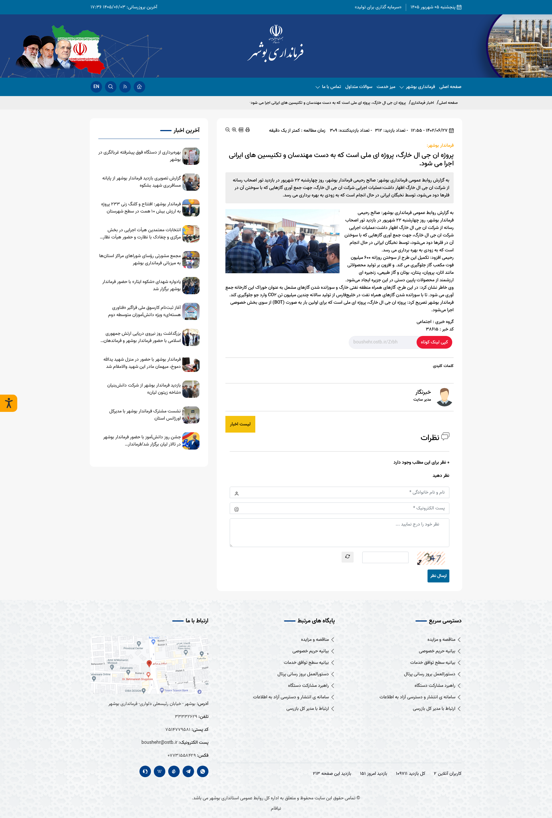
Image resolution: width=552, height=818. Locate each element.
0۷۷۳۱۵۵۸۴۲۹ (182, 755)
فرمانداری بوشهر (420, 87)
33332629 (186, 716)
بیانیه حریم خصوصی (437, 651)
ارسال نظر (438, 575)
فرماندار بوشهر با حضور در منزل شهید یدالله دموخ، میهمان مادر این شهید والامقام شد (142, 363)
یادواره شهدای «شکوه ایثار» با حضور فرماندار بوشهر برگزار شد (141, 285)
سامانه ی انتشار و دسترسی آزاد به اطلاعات (417, 697)
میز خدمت (386, 87)
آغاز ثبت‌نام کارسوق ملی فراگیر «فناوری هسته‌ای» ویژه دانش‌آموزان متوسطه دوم (144, 311)
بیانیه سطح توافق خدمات (432, 662)
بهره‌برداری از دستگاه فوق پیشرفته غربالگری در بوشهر (139, 156)
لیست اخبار (240, 424)
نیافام (276, 808)
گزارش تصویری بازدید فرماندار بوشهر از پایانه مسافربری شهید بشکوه (141, 182)
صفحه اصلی (450, 87)
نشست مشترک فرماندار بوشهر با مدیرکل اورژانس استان (145, 415)
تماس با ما (331, 87)
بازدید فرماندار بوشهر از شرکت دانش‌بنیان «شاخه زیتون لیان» (144, 389)
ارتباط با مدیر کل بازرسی (434, 708)
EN (96, 87)
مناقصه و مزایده (441, 639)
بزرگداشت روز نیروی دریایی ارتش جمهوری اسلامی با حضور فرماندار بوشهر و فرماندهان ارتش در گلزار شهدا (142, 337)
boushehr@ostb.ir (159, 742)
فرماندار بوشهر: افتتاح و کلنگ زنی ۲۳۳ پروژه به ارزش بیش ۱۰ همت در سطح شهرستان (141, 208)
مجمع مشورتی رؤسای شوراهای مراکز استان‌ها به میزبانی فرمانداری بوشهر (140, 260)
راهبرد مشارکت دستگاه (435, 685)
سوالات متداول (358, 87)
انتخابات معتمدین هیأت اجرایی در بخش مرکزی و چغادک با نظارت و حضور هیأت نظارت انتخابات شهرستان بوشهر (140, 234)
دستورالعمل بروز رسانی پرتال (429, 674)
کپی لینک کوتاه (434, 342)
